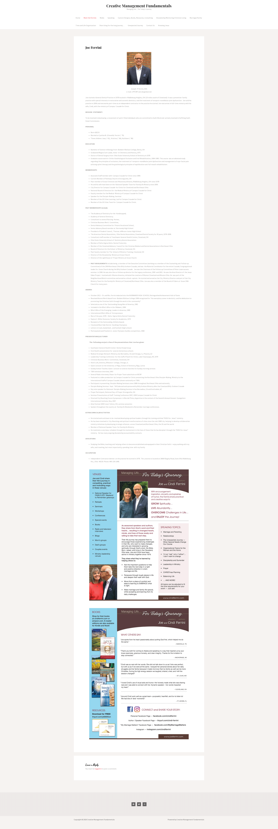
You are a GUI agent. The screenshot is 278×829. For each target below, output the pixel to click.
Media (102, 18)
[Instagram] (144, 804)
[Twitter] (139, 804)
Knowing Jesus (163, 25)
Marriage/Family (196, 18)
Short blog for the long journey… (111, 25)
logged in (98, 769)
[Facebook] (133, 804)
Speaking (111, 18)
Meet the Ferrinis (90, 18)
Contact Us (150, 25)
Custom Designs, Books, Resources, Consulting (135, 18)
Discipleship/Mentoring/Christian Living (171, 18)
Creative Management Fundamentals (139, 5)
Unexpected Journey (135, 25)
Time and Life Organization (86, 25)
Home (78, 18)
